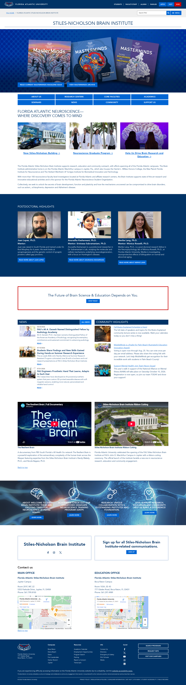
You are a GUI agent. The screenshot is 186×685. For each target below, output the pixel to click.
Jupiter (50, 663)
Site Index (136, 679)
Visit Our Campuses (153, 656)
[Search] (168, 13)
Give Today (93, 301)
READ (39, 343)
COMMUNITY (112, 102)
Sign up (131, 552)
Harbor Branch (53, 660)
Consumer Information (116, 679)
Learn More (37, 517)
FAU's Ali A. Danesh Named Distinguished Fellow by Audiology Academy (63, 331)
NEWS (74, 102)
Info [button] (101, 645)
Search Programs (153, 646)
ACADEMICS (149, 96)
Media (102, 660)
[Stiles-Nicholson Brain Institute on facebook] (48, 552)
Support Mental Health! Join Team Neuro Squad (134, 366)
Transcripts (77, 663)
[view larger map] (45, 612)
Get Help (129, 679)
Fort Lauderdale (53, 657)
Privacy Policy (85, 679)
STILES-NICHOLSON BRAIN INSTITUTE (93, 23)
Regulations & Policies (99, 679)
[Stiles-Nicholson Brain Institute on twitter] (60, 552)
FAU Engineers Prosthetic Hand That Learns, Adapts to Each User (63, 373)
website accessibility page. (122, 671)
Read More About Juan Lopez (31, 260)
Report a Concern (80, 660)
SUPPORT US (150, 102)
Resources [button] (77, 645)
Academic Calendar (80, 649)
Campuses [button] (51, 645)
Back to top (23, 467)
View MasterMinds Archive (82, 85)
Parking (76, 657)
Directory (103, 652)
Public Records (163, 679)
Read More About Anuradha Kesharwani (86, 260)
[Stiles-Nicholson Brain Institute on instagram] (54, 552)
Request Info (153, 651)
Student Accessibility (148, 679)
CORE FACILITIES (112, 96)
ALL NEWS (86, 322)
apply (162, 4)
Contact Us (104, 649)
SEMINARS (36, 102)
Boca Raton (51, 649)
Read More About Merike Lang (132, 263)
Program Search (79, 655)
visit (170, 4)
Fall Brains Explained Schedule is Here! (130, 327)
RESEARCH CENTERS (74, 96)
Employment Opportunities (83, 652)
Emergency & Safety (107, 655)
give (178, 4)
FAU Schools (104, 657)
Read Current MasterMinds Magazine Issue (41, 85)
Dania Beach (52, 652)
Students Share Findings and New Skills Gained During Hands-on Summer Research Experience (60, 352)
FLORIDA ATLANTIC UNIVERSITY (31, 4)
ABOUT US (36, 96)
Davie (50, 655)
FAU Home (10, 13)
